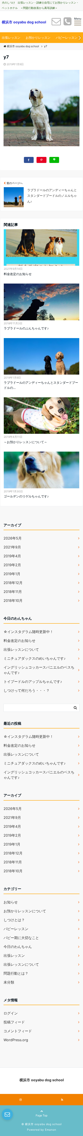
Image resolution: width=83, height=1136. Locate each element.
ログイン (11, 1013)
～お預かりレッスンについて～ (25, 442)
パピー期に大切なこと (21, 937)
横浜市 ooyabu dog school (24, 22)
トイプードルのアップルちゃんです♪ (33, 681)
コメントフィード (18, 1031)
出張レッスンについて (21, 649)
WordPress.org (16, 1040)
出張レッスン (11, 37)
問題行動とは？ (16, 973)
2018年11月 (13, 591)
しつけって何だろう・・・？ (27, 690)
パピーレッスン (66, 37)
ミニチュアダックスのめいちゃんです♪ (35, 658)
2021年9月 (12, 547)
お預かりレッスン (38, 37)
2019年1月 (12, 574)
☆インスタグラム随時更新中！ (28, 631)
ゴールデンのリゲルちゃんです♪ (26, 496)
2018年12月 (13, 582)
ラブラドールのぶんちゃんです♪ (26, 328)
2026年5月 (13, 538)
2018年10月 (13, 600)
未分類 (9, 982)
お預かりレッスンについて (25, 911)
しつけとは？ (14, 920)
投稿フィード (14, 1022)
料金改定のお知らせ (18, 274)
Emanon (50, 1129)
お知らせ (11, 902)
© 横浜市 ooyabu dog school (41, 1124)
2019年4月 (12, 556)
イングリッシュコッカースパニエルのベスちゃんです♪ (39, 670)
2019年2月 (12, 565)
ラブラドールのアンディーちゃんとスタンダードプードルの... (41, 385)
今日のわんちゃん (18, 946)
